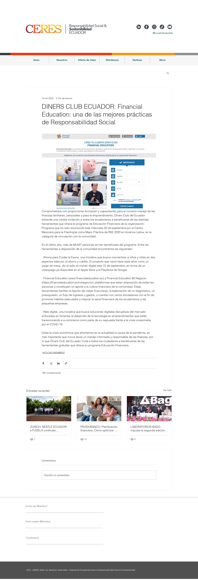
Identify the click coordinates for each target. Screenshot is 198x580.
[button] (61, 60)
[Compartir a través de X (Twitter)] (50, 363)
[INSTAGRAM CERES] (154, 27)
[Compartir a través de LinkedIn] (58, 363)
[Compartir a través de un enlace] (66, 363)
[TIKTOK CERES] (162, 27)
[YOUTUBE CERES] (169, 27)
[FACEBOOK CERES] (146, 27)
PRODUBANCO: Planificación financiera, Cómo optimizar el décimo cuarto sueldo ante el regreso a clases (98, 428)
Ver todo (167, 390)
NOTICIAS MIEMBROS (53, 352)
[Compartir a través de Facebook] (43, 363)
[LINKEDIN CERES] (138, 27)
